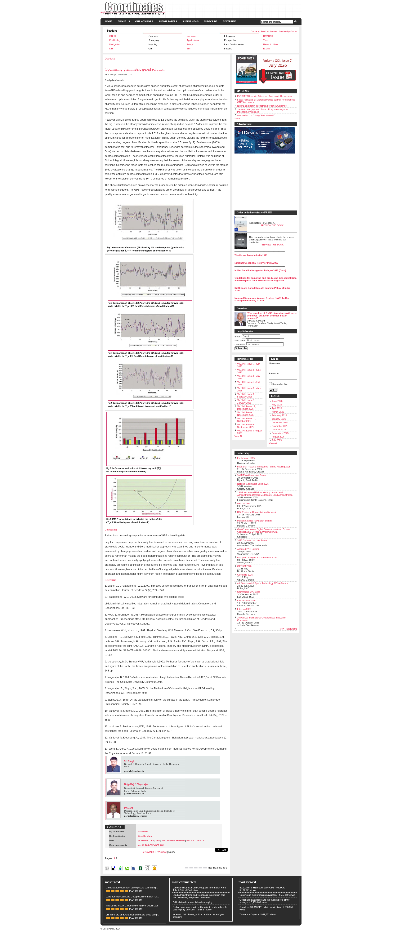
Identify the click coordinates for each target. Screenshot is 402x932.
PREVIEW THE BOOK (272, 225)
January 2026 (279, 419)
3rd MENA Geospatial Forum (251, 475)
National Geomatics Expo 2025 (253, 484)
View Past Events (288, 628)
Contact (255, 31)
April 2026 (277, 408)
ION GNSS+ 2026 (246, 600)
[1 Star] (186, 868)
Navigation (114, 44)
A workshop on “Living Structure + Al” (256, 115)
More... (238, 118)
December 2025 (280, 422)
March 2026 (278, 411)
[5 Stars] (205, 868)
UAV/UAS (268, 36)
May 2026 (277, 404)
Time (265, 40)
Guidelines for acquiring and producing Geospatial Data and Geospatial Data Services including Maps (265, 279)
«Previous (148, 852)
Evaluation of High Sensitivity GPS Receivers (262, 887)
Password (274, 373)
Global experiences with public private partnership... (132, 887)
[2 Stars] (191, 868)
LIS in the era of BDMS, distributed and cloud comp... (132, 914)
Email (237, 336)
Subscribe (210, 21)
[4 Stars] (200, 868)
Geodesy (110, 58)
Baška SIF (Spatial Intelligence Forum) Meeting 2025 (263, 466)
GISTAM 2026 (244, 566)
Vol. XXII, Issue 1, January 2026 (246, 401)
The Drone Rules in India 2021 (250, 255)
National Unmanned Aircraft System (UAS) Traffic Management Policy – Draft (261, 299)
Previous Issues (269, 31)
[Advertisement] (263, 182)
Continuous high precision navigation (258, 895)
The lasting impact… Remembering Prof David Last (132, 905)
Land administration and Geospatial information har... (132, 896)
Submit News (190, 21)
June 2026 (277, 401)
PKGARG (162, 872)
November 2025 (280, 426)
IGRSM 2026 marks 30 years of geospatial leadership (264, 96)
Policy (190, 44)
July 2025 (277, 440)
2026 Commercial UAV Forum (252, 540)
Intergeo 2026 (244, 609)
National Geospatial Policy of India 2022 (256, 263)
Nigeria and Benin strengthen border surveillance (262, 106)
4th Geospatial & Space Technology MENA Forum (262, 583)
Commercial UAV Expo (248, 592)
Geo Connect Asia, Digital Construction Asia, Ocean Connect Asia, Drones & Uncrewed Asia (263, 530)
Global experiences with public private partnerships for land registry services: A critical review (200, 908)
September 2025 (280, 433)
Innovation (192, 36)
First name (239, 340)
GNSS (112, 36)
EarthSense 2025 (246, 458)
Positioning (114, 40)
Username (274, 363)
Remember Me (279, 384)
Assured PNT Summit (248, 549)
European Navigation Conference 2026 (257, 557)
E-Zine (266, 48)
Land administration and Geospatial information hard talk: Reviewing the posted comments (199, 896)
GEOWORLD (244, 503)
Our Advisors (144, 21)
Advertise (229, 21)
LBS (111, 48)
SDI (189, 48)
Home (108, 21)
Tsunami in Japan (248, 914)
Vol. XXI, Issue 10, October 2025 (246, 419)
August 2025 (278, 436)
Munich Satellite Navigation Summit (254, 520)
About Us (124, 21)
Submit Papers (167, 21)
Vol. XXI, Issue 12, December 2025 (246, 407)
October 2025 (279, 429)
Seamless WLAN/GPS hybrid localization (260, 907)
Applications (193, 40)
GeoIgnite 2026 (245, 574)
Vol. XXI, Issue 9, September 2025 (245, 425)
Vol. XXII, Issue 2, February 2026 (246, 395)
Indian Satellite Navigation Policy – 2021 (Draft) (260, 270)
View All (162, 852)
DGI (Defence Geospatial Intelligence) (256, 512)
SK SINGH (168, 872)
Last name (239, 344)
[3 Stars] (196, 868)
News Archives (270, 44)
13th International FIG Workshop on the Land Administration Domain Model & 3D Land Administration (264, 493)
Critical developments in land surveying (192, 902)
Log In (273, 389)
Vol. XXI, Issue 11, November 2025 (246, 413)
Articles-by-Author (288, 31)
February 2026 (279, 415)
